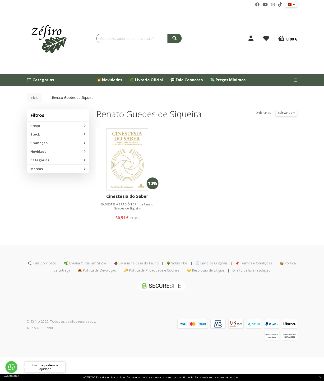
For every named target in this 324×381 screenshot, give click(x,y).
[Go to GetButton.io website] (11, 376)
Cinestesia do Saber (127, 196)
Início (34, 97)
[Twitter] (265, 4)
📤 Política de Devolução (97, 270)
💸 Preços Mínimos (227, 79)
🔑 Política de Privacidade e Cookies (151, 270)
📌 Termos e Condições (253, 263)
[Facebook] (257, 4)
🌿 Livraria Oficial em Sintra (85, 263)
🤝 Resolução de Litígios (206, 270)
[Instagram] (273, 4)
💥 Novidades (109, 79)
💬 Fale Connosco (186, 79)
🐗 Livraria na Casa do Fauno (136, 263)
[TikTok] (280, 4)
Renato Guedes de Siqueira (149, 114)
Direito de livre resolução (251, 270)
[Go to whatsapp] (11, 367)
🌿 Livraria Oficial (146, 79)
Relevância (285, 113)
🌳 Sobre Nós (177, 263)
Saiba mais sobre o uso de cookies (216, 377)
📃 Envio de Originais (211, 263)
